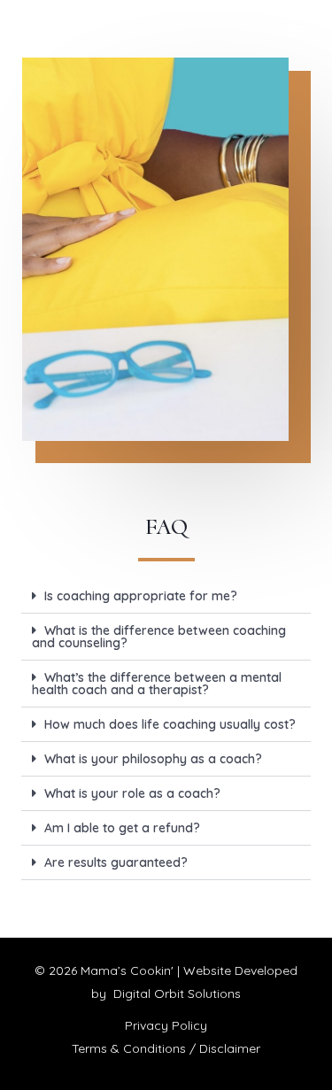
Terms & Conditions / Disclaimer (166, 1048)
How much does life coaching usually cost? (170, 724)
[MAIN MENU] (296, 31)
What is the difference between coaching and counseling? (159, 636)
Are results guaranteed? (116, 862)
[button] (166, 596)
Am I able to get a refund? (122, 828)
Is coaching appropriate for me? (140, 596)
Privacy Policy (166, 1025)
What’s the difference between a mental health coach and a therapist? (157, 683)
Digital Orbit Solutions (177, 993)
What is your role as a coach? (132, 793)
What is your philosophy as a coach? (153, 759)
